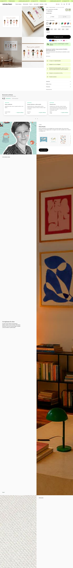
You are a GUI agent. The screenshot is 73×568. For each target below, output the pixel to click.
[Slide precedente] (68, 20)
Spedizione (48, 81)
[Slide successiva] (70, 20)
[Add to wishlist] (66, 10)
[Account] (64, 4)
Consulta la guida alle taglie (66, 26)
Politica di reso (48, 84)
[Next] (37, 119)
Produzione (48, 86)
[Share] (69, 10)
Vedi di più (48, 56)
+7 (66, 40)
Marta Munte (49, 10)
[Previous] (35, 119)
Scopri (3, 492)
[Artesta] (8, 4)
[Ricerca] (62, 4)
